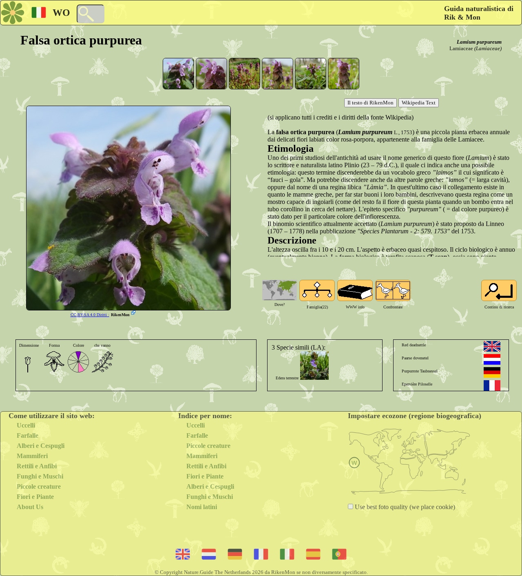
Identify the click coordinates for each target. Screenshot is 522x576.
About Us (30, 506)
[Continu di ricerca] (499, 290)
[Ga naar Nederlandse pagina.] (492, 359)
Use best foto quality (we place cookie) (404, 506)
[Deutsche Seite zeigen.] (492, 372)
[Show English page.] (492, 346)
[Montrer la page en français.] (492, 385)
